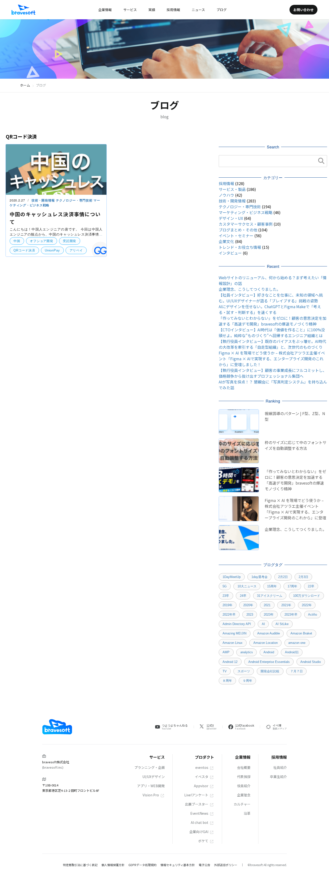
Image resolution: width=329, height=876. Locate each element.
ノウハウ (226, 195)
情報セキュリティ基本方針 (177, 865)
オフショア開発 (41, 241)
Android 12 (230, 662)
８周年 (227, 680)
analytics (246, 652)
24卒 (243, 596)
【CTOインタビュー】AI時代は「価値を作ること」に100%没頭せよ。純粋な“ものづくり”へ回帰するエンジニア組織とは (272, 332)
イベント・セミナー (236, 235)
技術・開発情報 (44, 200)
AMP (226, 652)
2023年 (269, 614)
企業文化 (226, 241)
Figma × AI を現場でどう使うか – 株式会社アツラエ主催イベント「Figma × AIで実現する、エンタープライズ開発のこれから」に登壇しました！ (272, 358)
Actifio (312, 614)
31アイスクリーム (269, 596)
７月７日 (296, 671)
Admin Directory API (237, 624)
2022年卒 (229, 614)
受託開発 (69, 241)
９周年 (247, 680)
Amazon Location (265, 643)
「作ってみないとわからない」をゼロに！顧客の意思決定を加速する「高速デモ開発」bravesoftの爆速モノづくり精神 (272, 321)
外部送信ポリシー (225, 865)
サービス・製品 (232, 189)
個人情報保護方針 (113, 865)
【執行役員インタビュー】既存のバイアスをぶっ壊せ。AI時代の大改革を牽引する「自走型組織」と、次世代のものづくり (272, 344)
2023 (249, 614)
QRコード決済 (24, 250)
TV (225, 671)
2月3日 (303, 577)
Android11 (292, 652)
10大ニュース (247, 586)
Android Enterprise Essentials (269, 662)
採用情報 (226, 183)
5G (225, 586)
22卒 (311, 586)
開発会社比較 (270, 671)
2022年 (307, 605)
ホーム (25, 85)
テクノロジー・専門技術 (74, 200)
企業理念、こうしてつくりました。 (249, 289)
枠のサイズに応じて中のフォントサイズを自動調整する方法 (295, 445)
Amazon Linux (233, 643)
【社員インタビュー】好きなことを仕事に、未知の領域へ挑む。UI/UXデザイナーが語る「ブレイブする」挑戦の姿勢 (271, 298)
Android (268, 652)
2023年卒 (290, 614)
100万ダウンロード (306, 596)
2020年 (248, 605)
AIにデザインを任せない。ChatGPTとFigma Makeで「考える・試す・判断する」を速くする (270, 309)
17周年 (292, 586)
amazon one (296, 643)
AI (263, 624)
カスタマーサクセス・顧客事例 (246, 224)
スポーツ (243, 671)
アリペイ (76, 250)
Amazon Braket (301, 633)
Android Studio (310, 662)
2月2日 (283, 577)
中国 (16, 241)
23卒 (226, 596)
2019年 (227, 605)
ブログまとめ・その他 (238, 230)
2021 (267, 605)
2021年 (286, 605)
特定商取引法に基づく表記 (80, 865)
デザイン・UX (231, 218)
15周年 (272, 586)
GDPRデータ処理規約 (142, 865)
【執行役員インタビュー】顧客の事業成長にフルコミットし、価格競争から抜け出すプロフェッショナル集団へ (273, 373)
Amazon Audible (268, 633)
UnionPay (52, 250)
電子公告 (204, 865)
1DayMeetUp (232, 577)
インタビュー (230, 253)
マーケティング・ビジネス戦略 (245, 212)
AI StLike (282, 624)
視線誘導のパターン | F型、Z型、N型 (295, 416)
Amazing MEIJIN (234, 633)
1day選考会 (259, 577)
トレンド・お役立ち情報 (240, 247)
